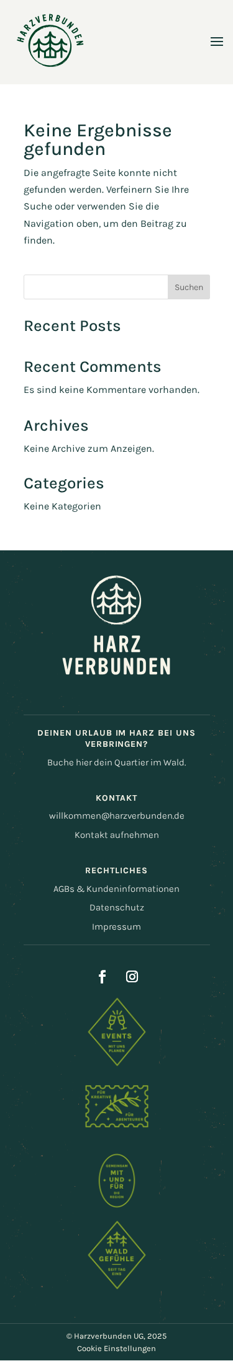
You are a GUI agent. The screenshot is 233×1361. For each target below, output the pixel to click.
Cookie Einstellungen (116, 1348)
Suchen (189, 287)
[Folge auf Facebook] (102, 977)
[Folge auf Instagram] (132, 977)
